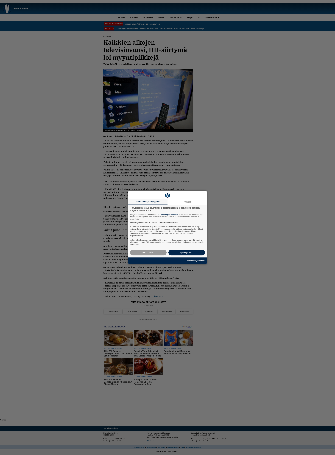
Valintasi (187, 202)
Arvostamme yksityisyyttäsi (147, 201)
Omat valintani (148, 252)
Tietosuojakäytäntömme (195, 261)
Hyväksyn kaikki (187, 252)
